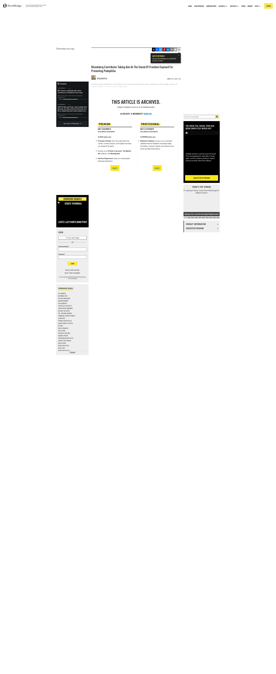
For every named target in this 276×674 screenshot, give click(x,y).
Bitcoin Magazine (64, 298)
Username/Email (63, 246)
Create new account (72, 270)
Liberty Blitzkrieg (64, 341)
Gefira (60, 326)
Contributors (211, 6)
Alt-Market (62, 293)
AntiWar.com (62, 296)
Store (243, 6)
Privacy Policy (81, 277)
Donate (250, 6)
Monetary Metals (64, 350)
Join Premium (199, 6)
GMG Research (63, 328)
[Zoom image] (202, 141)
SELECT (115, 168)
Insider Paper (63, 336)
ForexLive (61, 318)
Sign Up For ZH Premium (201, 178)
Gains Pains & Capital (65, 323)
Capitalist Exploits (65, 306)
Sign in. (148, 113)
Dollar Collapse (64, 311)
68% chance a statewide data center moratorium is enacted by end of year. (70, 92)
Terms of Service (71, 278)
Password (61, 254)
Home (190, 6)
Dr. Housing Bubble (65, 313)
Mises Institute (63, 346)
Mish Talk (61, 348)
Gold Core (61, 331)
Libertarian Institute (65, 338)
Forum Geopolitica (64, 321)
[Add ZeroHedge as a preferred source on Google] (179, 50)
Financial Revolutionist (66, 316)
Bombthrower (63, 301)
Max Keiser (62, 343)
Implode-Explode (64, 333)
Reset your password (72, 273)
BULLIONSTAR (62, 303)
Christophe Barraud (65, 308)
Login (72, 264)
